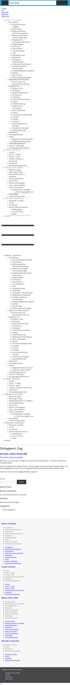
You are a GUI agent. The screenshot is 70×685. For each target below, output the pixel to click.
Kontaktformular (18, 55)
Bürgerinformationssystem (22, 139)
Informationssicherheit (21, 99)
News (14, 214)
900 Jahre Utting (15, 170)
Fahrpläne (16, 97)
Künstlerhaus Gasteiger (21, 190)
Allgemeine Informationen (19, 79)
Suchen (2, 479)
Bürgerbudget (17, 44)
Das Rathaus (13, 22)
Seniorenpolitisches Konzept (20, 124)
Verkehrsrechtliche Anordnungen (19, 67)
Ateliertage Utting (15, 172)
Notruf (14, 112)
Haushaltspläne (18, 51)
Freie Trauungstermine (24, 192)
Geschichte (13, 181)
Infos (14, 53)
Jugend (15, 101)
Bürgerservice (14, 86)
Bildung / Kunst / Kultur (14, 168)
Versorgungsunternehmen (19, 148)
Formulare (16, 46)
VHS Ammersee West (17, 196)
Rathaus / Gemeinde (13, 20)
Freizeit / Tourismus (12, 150)
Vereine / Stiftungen (16, 145)
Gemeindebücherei (16, 179)
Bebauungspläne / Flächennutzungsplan (20, 32)
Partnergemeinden (16, 134)
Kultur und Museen (16, 187)
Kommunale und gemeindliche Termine (20, 83)
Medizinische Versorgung (17, 107)
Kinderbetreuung (18, 104)
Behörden (16, 90)
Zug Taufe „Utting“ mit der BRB (13, 453)
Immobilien (13, 205)
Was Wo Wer (17, 75)
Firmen (11, 203)
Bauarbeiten (17, 29)
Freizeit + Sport (14, 156)
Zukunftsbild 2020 (19, 130)
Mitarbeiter (16, 57)
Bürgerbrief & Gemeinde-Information (21, 41)
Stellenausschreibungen (21, 64)
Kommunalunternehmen (18, 207)
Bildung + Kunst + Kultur (9, 598)
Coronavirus (17, 95)
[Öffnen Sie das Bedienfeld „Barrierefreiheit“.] (0, 684)
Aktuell (7, 216)
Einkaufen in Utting (16, 201)
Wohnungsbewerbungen (21, 77)
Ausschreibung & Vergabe (18, 25)
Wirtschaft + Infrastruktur (10, 641)
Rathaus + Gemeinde (8, 524)
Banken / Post (17, 88)
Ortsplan (15, 117)
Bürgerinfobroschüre (20, 93)
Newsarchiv (13, 132)
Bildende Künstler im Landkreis (17, 175)
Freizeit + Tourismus (8, 567)
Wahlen (15, 73)
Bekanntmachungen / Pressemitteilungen (20, 36)
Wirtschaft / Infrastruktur (14, 198)
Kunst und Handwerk (17, 185)
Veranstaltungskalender (18, 165)
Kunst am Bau (17, 212)
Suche (6, 3)
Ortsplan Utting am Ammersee (16, 160)
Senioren (15, 121)
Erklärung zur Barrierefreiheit (14, 533)
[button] (17, 236)
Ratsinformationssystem (21, 141)
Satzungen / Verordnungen (17, 61)
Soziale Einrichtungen (20, 128)
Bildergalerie (17, 209)
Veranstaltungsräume (17, 143)
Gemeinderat (17, 49)
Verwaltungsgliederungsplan (23, 71)
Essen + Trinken (15, 154)
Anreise (11, 152)
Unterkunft (13, 163)
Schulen (15, 119)
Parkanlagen (13, 194)
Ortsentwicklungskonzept (22, 115)
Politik (11, 137)
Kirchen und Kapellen (17, 183)
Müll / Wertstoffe (18, 110)
